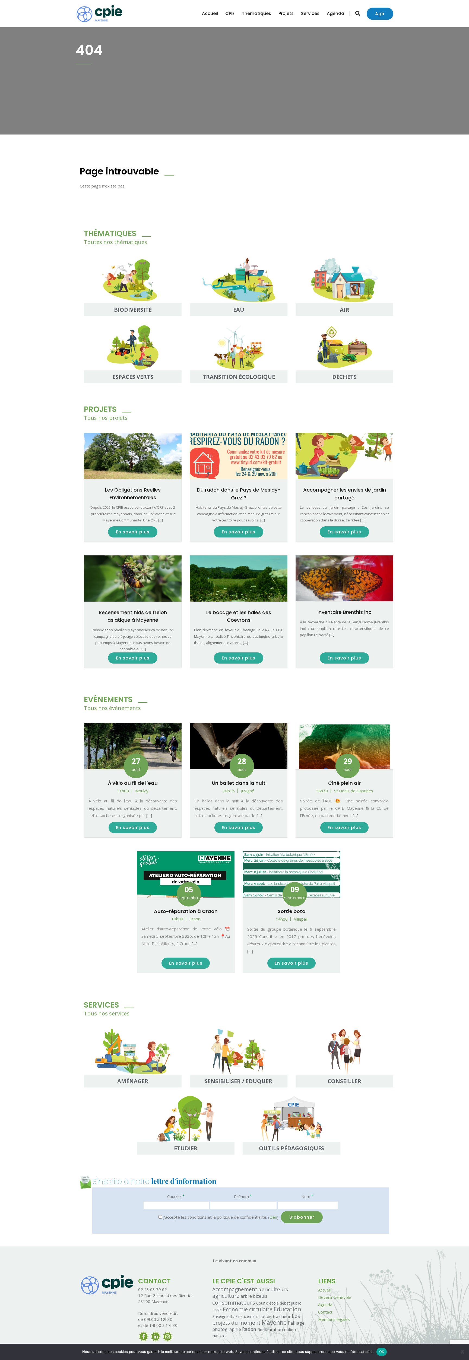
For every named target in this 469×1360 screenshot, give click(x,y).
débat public (290, 1303)
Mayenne (274, 1322)
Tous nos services (106, 1013)
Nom (307, 1196)
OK (381, 1351)
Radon (249, 1329)
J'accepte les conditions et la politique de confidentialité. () (220, 1217)
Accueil (210, 13)
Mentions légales (334, 1319)
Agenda (335, 13)
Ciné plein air (344, 783)
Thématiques (256, 13)
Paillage (296, 1323)
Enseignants (223, 1316)
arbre (246, 1296)
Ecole (217, 1309)
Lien (273, 1217)
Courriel (175, 1196)
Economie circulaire (247, 1309)
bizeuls (260, 1296)
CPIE (229, 13)
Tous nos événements (112, 708)
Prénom (243, 1196)
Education (287, 1309)
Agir (380, 14)
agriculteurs (273, 1289)
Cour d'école (267, 1303)
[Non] (462, 1352)
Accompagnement (234, 1289)
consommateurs (233, 1302)
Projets (286, 13)
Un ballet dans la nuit (238, 783)
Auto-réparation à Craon (186, 911)
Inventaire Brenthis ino (345, 612)
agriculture (225, 1295)
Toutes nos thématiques (115, 242)
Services (310, 13)
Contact (325, 1312)
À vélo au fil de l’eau (133, 783)
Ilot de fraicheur (275, 1316)
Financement (246, 1316)
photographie (226, 1329)
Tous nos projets (106, 417)
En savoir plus (133, 532)
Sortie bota (292, 911)
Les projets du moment (256, 1319)
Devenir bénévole (334, 1297)
